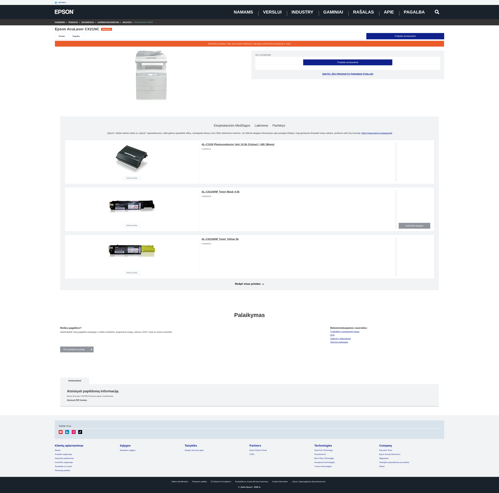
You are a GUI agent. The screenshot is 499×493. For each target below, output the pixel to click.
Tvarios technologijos (323, 466)
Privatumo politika (199, 482)
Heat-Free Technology (323, 450)
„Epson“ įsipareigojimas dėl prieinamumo (309, 482)
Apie (389, 12)
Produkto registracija (63, 454)
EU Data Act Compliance (221, 482)
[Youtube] (61, 432)
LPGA (252, 454)
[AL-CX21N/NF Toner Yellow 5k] (132, 254)
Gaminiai (333, 12)
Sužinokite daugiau (414, 226)
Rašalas (363, 12)
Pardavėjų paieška (62, 470)
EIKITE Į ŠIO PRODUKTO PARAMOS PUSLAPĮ (347, 74)
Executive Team (385, 450)
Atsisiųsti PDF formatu (77, 400)
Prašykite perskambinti (405, 36)
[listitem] (74, 380)
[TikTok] (80, 432)
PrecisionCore (320, 454)
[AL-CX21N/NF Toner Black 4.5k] (132, 207)
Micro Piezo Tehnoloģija (324, 458)
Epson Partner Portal (258, 450)
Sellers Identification (180, 482)
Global (382, 466)
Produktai (73, 22)
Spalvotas (127, 22)
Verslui (272, 12)
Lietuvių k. (62, 2)
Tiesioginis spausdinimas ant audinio (394, 462)
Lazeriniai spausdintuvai (108, 22)
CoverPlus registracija (64, 462)
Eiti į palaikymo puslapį (74, 349)
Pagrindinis (60, 22)
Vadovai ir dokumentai (340, 339)
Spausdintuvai (87, 22)
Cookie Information (280, 482)
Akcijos (58, 450)
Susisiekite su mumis (63, 466)
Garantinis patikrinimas (64, 458)
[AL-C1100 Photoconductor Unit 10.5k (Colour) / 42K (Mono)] (132, 159)
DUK (332, 335)
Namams (243, 12)
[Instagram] (74, 432)
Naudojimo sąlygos (127, 450)
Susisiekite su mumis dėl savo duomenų (251, 482)
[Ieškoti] (437, 12)
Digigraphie (384, 458)
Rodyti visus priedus (248, 283)
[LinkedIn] (67, 432)
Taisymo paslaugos (339, 342)
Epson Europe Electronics (389, 454)
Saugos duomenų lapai (194, 450)
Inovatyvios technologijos (324, 462)
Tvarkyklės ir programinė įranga (344, 332)
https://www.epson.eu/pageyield (376, 133)
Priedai (62, 36)
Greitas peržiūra (131, 178)
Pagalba (414, 12)
